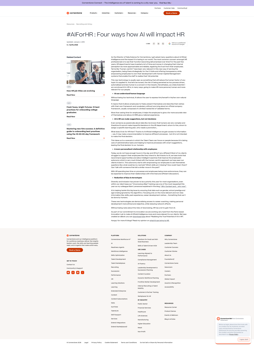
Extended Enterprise (118, 291)
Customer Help (169, 8)
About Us (168, 255)
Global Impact (170, 279)
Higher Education (144, 324)
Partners (158, 8)
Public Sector (143, 304)
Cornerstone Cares (171, 263)
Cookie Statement (111, 343)
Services (114, 319)
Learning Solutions (118, 283)
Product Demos (170, 311)
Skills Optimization (118, 255)
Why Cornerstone (171, 239)
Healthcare (142, 312)
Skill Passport (116, 315)
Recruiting (115, 267)
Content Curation (144, 274)
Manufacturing (143, 320)
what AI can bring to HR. (159, 220)
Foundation (169, 259)
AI (112, 243)
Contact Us (71, 265)
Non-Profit (141, 332)
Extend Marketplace (118, 327)
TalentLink (114, 311)
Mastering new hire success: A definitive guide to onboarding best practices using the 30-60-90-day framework (86, 125)
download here (139, 216)
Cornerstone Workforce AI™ (121, 239)
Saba (113, 303)
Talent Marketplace (118, 263)
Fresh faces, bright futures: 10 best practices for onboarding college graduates (85, 102)
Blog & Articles (170, 319)
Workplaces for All (144, 296)
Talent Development (118, 259)
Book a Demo (171, 13)
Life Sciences (142, 316)
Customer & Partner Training (148, 292)
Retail (140, 328)
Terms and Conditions (129, 343)
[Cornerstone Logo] (74, 13)
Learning (114, 287)
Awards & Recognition (173, 283)
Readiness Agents (117, 247)
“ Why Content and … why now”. (173, 186)
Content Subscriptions (119, 299)
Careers (167, 271)
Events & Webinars (171, 315)
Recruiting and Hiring (84, 24)
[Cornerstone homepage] (86, 235)
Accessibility (169, 287)
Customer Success (171, 247)
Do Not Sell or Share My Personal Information (156, 343)
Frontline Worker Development (149, 282)
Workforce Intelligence (119, 251)
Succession (115, 271)
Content (114, 295)
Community (181, 8)
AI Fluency (141, 264)
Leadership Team (171, 243)
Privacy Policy (96, 343)
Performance (116, 275)
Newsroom (168, 267)
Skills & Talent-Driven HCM (147, 246)
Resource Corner (171, 307)
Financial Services (144, 308)
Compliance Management (147, 260)
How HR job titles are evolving (79, 60)
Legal (86, 343)
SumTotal (114, 307)
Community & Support (75, 268)
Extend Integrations (118, 323)
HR (112, 279)
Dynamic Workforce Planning (148, 278)
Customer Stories (171, 251)
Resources (70, 24)
